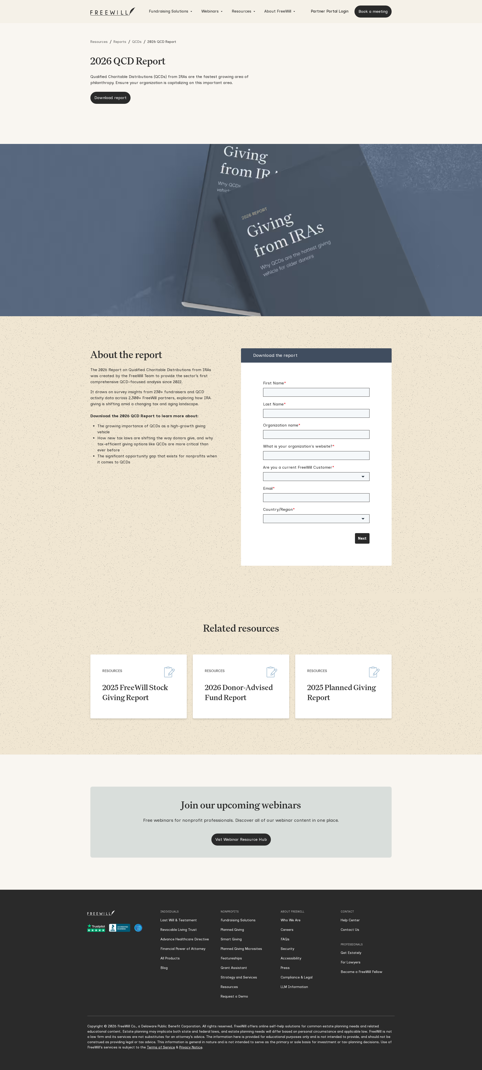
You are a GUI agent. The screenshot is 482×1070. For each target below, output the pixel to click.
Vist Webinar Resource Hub (241, 839)
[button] (171, 11)
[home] (113, 12)
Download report (110, 97)
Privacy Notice (190, 1047)
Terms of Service (161, 1047)
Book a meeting (373, 11)
